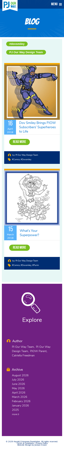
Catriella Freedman (23, 355)
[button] (56, 4)
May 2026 (18, 388)
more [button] (15, 414)
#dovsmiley (17, 43)
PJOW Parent (38, 351)
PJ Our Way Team (23, 347)
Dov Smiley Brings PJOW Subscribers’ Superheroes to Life (37, 127)
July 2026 (18, 379)
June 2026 (18, 384)
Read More (19, 142)
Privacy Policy (42, 443)
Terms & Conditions (25, 443)
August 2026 (20, 375)
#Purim (35, 265)
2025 (15, 410)
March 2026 (19, 397)
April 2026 (18, 392)
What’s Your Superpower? (29, 233)
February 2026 (21, 401)
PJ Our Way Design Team (26, 52)
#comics (16, 159)
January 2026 (20, 405)
